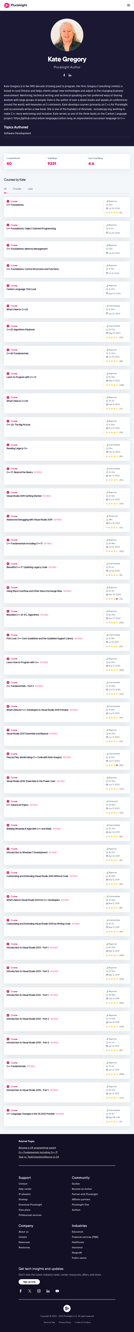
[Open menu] (128, 5)
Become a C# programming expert (37, 1147)
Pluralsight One (80, 1204)
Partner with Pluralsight (85, 1194)
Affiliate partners (81, 1199)
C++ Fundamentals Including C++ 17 (38, 1152)
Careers (23, 1237)
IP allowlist (25, 1194)
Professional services (30, 1215)
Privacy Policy (65, 1322)
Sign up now (29, 1281)
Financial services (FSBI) (85, 1237)
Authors (76, 1210)
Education (77, 1231)
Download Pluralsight (30, 1204)
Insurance (77, 1247)
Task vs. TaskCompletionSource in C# (39, 1157)
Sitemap (23, 1199)
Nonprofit (77, 1252)
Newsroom (24, 1242)
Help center (25, 1189)
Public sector (79, 1258)
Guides (76, 1183)
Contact (23, 1183)
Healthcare (78, 1242)
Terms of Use (49, 1322)
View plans (24, 1210)
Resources (24, 1247)
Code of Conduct (83, 1322)
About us (24, 1231)
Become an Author (82, 1189)
